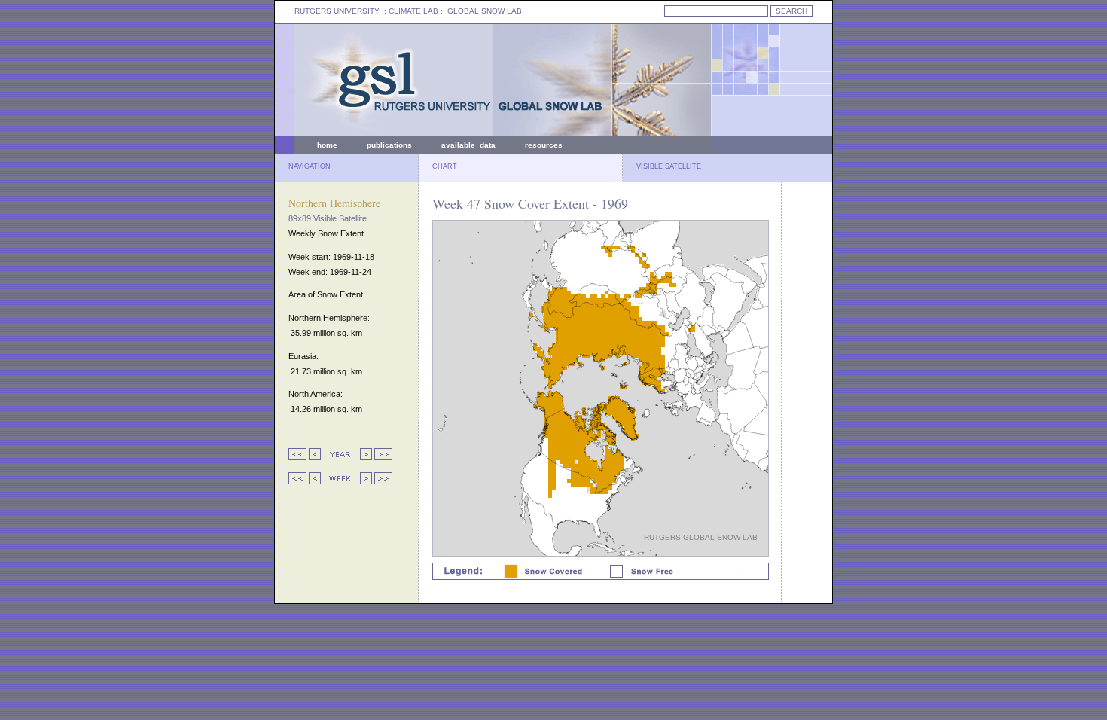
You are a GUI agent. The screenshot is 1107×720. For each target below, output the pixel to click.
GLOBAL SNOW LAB (484, 11)
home (327, 145)
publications (389, 145)
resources (544, 145)
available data (468, 145)
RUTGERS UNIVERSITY (337, 11)
